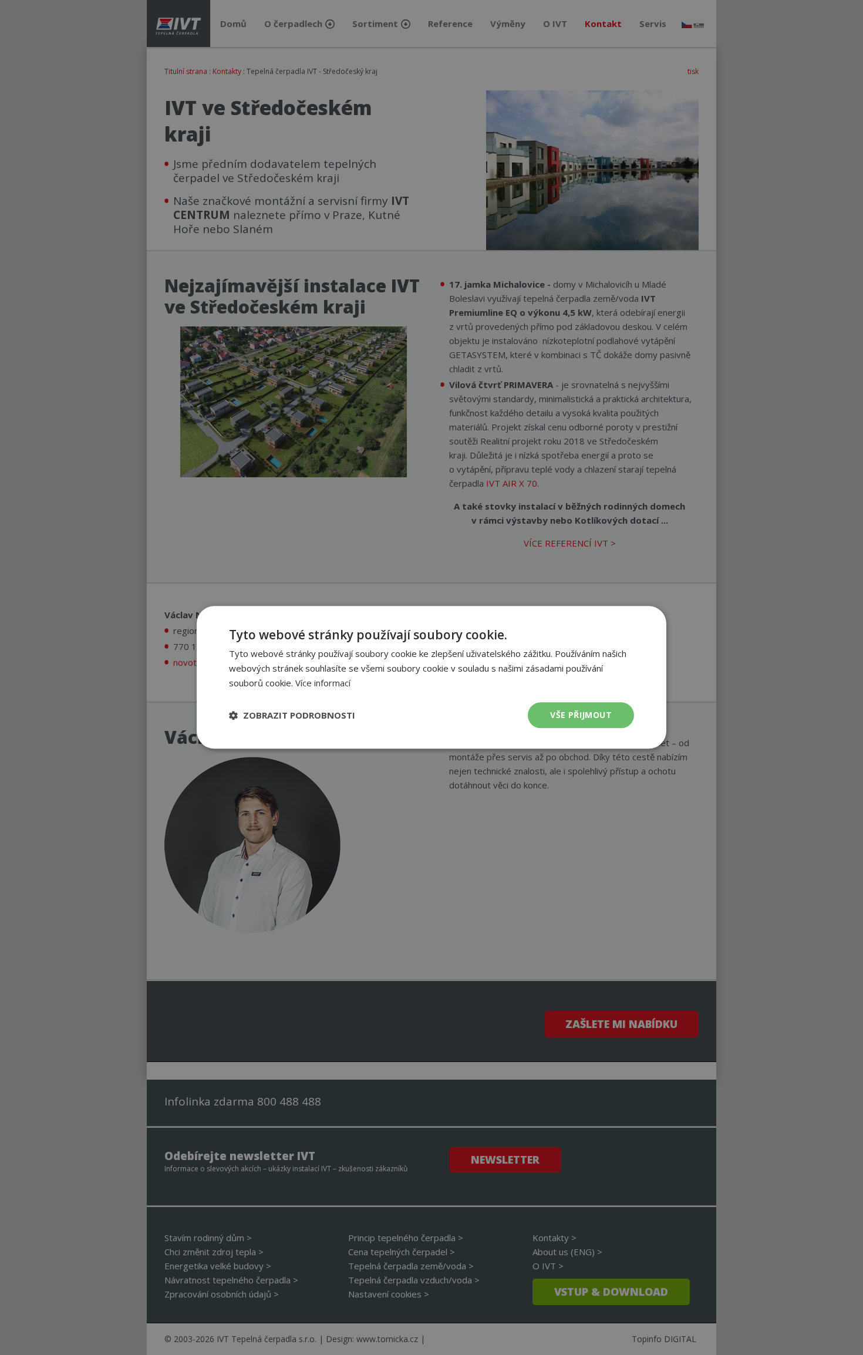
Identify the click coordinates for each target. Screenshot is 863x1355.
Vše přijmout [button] (581, 714)
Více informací (322, 683)
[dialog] (431, 677)
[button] (292, 715)
